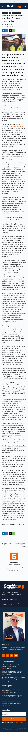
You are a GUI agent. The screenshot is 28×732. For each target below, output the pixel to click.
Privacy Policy (19, 722)
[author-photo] (14, 560)
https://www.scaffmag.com (14, 564)
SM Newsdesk (6, 26)
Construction (17, 12)
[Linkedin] (3, 30)
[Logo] (14, 6)
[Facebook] (6, 30)
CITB (15, 10)
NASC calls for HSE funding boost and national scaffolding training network (13, 665)
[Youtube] (16, 655)
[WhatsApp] (13, 30)
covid (23, 524)
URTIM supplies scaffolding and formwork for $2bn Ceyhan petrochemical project (13, 678)
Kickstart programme (17, 126)
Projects (4, 681)
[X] (10, 30)
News (13, 12)
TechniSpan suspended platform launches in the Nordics (20, 545)
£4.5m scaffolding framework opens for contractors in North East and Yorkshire (12, 672)
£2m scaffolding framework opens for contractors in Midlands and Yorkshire (11, 702)
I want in (13, 718)
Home (3, 10)
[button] (23, 6)
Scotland (18, 524)
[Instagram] (12, 571)
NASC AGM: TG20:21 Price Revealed (7, 544)
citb (7, 524)
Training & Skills (9, 10)
